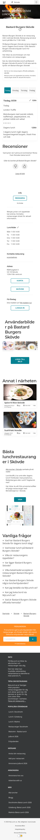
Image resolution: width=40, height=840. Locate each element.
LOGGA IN (20, 308)
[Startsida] (4, 2)
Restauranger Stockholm (18, 726)
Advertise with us (15, 780)
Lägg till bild (20, 174)
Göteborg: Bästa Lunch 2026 (19, 807)
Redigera (20, 198)
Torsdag (24, 90)
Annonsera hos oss (16, 775)
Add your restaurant (16, 758)
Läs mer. (6, 73)
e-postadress (12, 257)
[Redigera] (30, 100)
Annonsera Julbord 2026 (18, 763)
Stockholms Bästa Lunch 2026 (20, 802)
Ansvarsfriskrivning (20, 833)
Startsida (5, 613)
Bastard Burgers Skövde (29, 614)
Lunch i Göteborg (15, 717)
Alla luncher (13, 792)
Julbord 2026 (13, 736)
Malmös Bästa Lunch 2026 (19, 812)
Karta (20, 281)
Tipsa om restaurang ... (17, 701)
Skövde (20, 289)
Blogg (11, 797)
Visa (20, 499)
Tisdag (7, 90)
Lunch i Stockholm (16, 712)
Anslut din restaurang (17, 753)
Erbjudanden (14, 741)
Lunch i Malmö (14, 722)
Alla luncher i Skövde (14, 469)
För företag (20, 203)
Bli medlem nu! (26, 303)
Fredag (32, 90)
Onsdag (15, 90)
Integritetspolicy (21, 643)
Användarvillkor (20, 826)
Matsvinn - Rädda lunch (18, 731)
